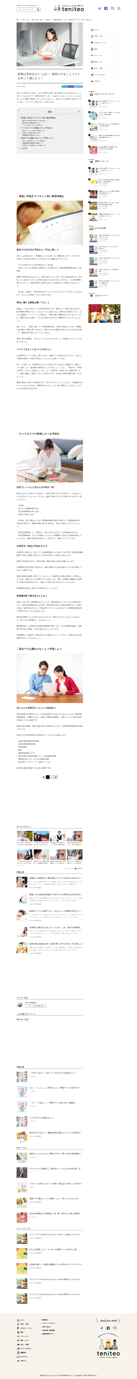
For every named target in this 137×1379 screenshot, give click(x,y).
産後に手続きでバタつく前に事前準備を (38, 118)
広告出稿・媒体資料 (48, 1330)
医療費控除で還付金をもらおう (31, 135)
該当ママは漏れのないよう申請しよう (37, 138)
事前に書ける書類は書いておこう (32, 123)
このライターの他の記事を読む (35, 1006)
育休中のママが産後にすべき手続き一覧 (33, 145)
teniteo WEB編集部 (30, 1002)
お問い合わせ (46, 1327)
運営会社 (45, 1320)
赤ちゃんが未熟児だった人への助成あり (33, 141)
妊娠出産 (48, 19)
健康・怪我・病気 (37, 19)
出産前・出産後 (23, 1019)
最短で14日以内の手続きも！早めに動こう (34, 120)
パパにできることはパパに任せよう (32, 125)
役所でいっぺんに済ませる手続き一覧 (33, 130)
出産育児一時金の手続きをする (31, 133)
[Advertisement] (33, 1041)
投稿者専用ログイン (48, 1334)
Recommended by (69, 868)
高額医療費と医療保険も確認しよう (32, 143)
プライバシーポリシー (49, 1323)
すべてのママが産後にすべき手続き (36, 128)
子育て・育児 (25, 19)
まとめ (24, 148)
